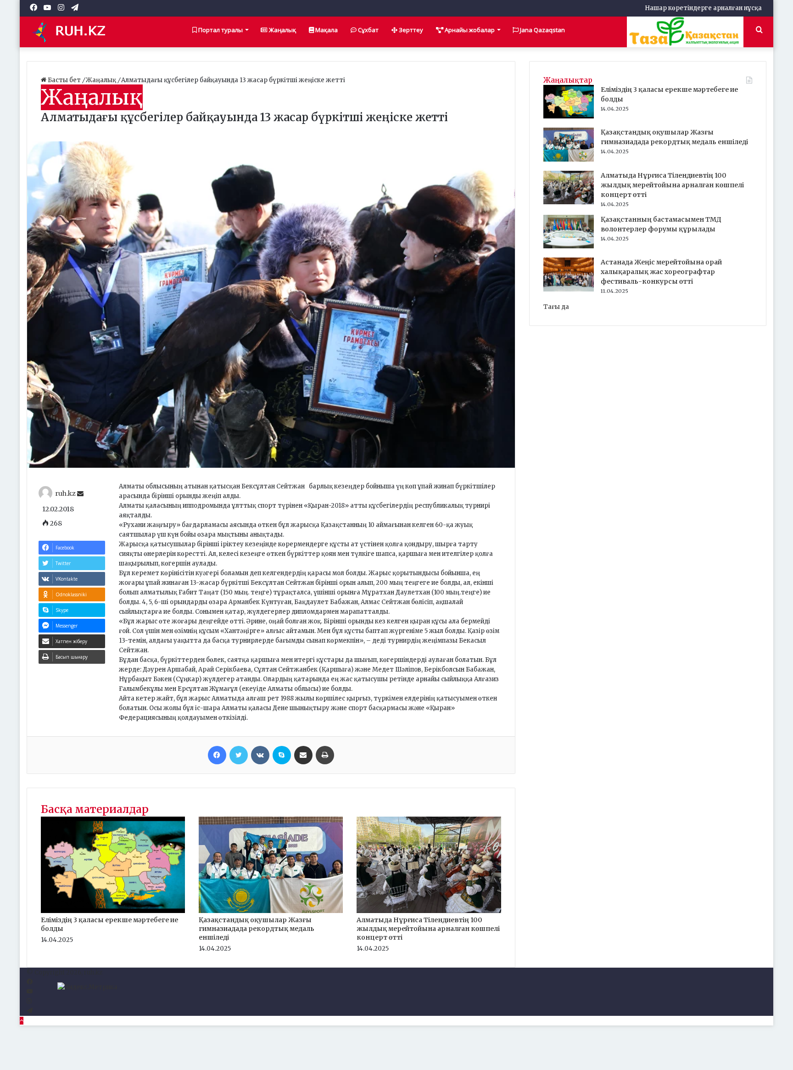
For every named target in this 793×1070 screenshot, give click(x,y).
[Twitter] (238, 755)
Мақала (326, 30)
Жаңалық (282, 30)
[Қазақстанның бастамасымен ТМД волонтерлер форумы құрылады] (568, 246)
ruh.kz (65, 494)
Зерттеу (410, 30)
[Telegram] (30, 1011)
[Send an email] (80, 494)
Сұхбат (368, 30)
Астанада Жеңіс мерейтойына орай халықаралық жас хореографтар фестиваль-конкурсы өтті (661, 272)
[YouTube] (30, 992)
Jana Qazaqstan (542, 30)
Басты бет (64, 80)
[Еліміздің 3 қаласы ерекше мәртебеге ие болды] (113, 911)
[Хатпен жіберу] (303, 755)
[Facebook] (217, 755)
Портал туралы (220, 30)
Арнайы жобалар (469, 30)
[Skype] (282, 755)
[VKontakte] (260, 755)
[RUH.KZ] (72, 31)
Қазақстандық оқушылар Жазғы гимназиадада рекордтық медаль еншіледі (256, 928)
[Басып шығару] (325, 755)
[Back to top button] (21, 1021)
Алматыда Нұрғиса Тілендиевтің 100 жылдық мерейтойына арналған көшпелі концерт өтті (428, 928)
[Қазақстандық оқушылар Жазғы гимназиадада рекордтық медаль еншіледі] (271, 911)
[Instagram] (29, 1001)
